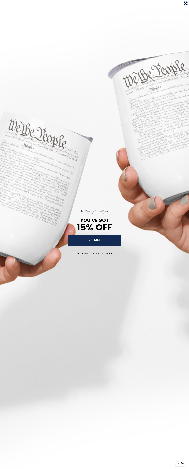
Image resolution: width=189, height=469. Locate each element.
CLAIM (94, 240)
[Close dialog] (185, 3)
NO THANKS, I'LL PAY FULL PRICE (94, 254)
